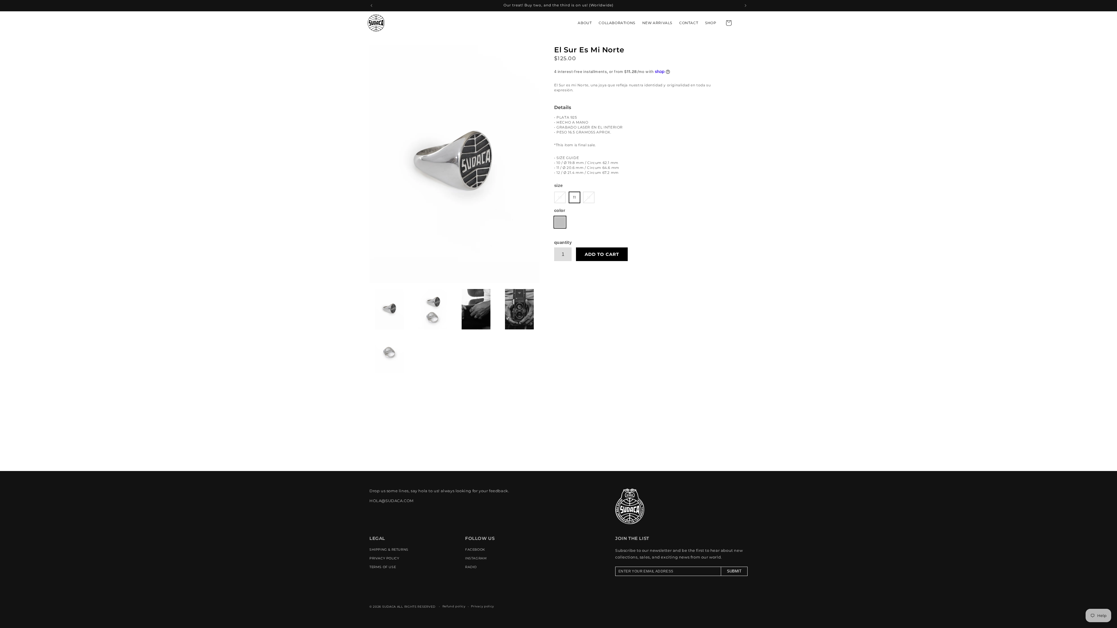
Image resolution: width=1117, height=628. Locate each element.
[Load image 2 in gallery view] (433, 309)
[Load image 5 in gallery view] (389, 352)
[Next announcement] (745, 5)
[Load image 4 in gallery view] (519, 309)
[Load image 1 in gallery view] (389, 309)
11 (574, 197)
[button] (728, 23)
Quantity (563, 242)
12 (591, 199)
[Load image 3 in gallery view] (476, 309)
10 (562, 199)
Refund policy (453, 606)
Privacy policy (482, 606)
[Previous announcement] (371, 5)
